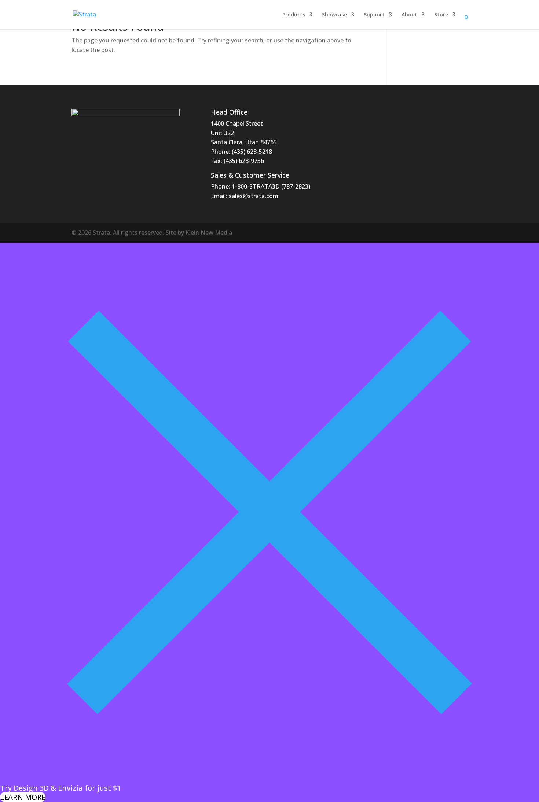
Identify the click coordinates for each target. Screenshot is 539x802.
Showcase (334, 15)
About (409, 15)
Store (441, 15)
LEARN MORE (22, 797)
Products (293, 15)
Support (374, 15)
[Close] (269, 778)
